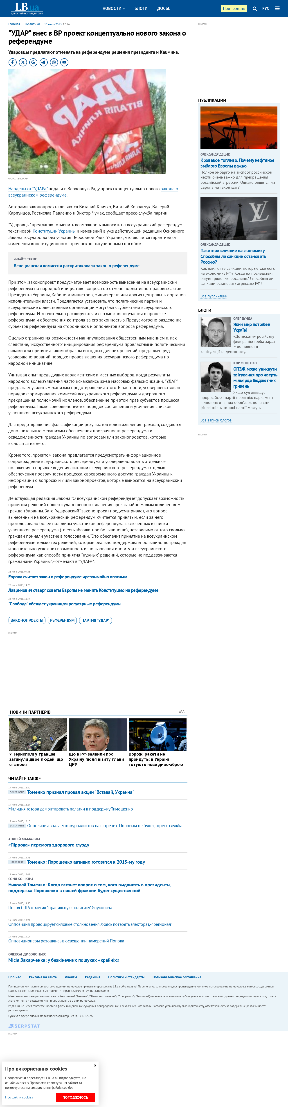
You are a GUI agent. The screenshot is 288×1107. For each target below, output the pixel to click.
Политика (32, 24)
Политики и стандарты (126, 977)
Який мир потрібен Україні (251, 327)
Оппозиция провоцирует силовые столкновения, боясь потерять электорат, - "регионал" (90, 924)
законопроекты (27, 620)
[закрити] (95, 1065)
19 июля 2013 (53, 24)
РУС (265, 8)
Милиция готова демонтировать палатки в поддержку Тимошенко (70, 809)
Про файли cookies (19, 1097)
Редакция (92, 977)
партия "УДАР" (95, 620)
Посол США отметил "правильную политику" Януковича (60, 907)
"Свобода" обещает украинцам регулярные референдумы (65, 604)
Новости (112, 8)
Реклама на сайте (43, 977)
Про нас (14, 977)
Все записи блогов (216, 420)
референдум (62, 620)
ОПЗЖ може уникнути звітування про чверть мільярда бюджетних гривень (255, 377)
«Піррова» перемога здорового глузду (48, 845)
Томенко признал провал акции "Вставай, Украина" (72, 792)
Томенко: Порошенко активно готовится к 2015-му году (77, 862)
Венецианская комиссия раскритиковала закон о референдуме (77, 266)
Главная (14, 24)
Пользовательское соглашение (177, 977)
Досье (163, 8)
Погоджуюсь (75, 1097)
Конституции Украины (54, 231)
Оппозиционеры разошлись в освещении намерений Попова (66, 941)
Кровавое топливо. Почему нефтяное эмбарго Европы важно (237, 163)
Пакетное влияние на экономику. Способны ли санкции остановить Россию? (233, 256)
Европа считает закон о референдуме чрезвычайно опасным (67, 577)
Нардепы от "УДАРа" (27, 189)
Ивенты (71, 977)
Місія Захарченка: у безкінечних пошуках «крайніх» (63, 960)
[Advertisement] (97, 667)
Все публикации (213, 296)
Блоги (141, 8)
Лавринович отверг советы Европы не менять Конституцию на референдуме (83, 590)
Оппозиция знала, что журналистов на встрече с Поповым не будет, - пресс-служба (96, 826)
